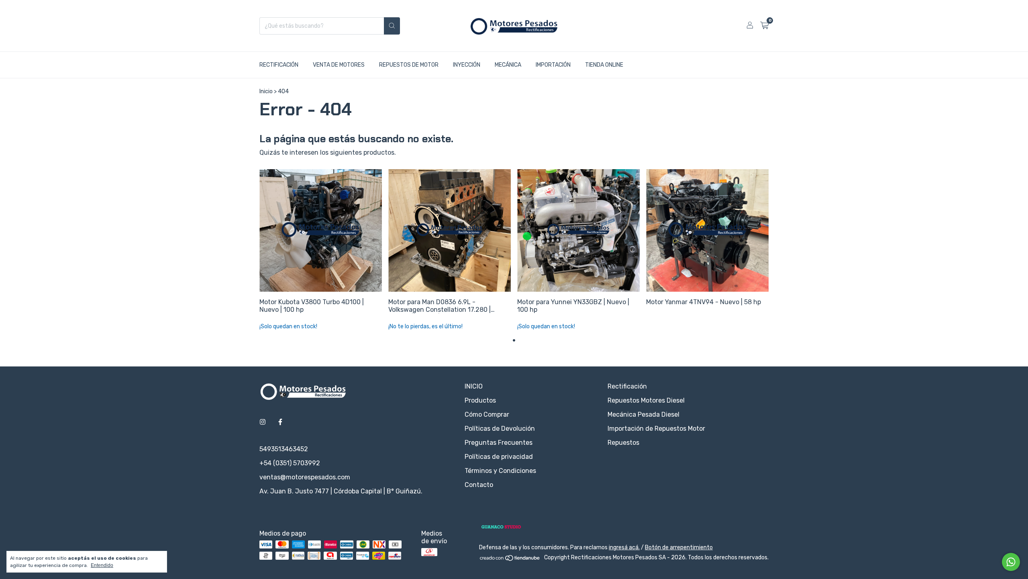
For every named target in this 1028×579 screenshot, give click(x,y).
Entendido (102, 565)
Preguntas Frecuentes (498, 442)
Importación (553, 64)
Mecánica (508, 64)
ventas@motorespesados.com (304, 477)
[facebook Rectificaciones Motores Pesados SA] (280, 422)
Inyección (466, 64)
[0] (764, 26)
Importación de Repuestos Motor (656, 428)
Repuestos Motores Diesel (646, 400)
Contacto (479, 485)
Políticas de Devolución (500, 428)
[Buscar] (392, 26)
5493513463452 (283, 449)
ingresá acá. (624, 547)
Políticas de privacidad (499, 456)
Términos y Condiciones (500, 471)
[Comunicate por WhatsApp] (1011, 562)
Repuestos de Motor (409, 64)
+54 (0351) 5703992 (289, 463)
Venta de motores (339, 64)
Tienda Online (604, 64)
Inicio (266, 91)
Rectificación (278, 64)
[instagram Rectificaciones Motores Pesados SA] (262, 422)
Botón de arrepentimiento (679, 547)
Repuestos (623, 442)
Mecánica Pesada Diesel (643, 414)
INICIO (474, 386)
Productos (480, 400)
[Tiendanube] (510, 559)
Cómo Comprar (487, 414)
